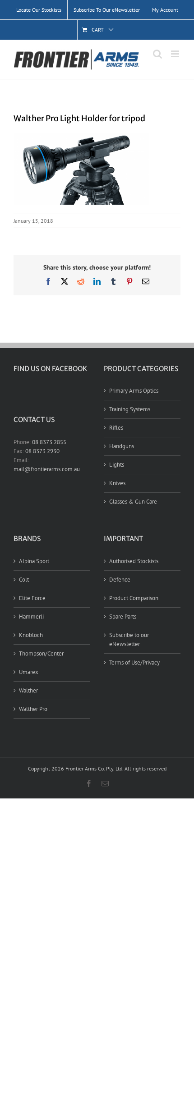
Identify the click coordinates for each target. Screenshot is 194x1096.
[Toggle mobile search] (157, 54)
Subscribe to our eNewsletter (129, 639)
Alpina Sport (34, 561)
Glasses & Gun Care (133, 501)
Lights (116, 464)
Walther (28, 690)
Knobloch (31, 635)
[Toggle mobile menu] (175, 54)
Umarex (28, 672)
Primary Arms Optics (133, 390)
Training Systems (129, 409)
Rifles (116, 427)
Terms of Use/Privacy (134, 662)
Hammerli (31, 616)
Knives (117, 483)
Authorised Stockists (133, 561)
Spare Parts (122, 616)
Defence (119, 579)
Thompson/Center (41, 653)
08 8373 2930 (42, 451)
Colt (24, 579)
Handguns (121, 446)
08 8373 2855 (49, 442)
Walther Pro (33, 709)
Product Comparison (133, 598)
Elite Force (32, 598)
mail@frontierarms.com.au (47, 469)
